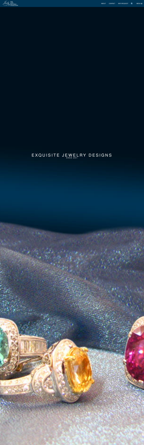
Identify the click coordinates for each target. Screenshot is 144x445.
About (103, 3)
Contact (112, 3)
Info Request (123, 3)
